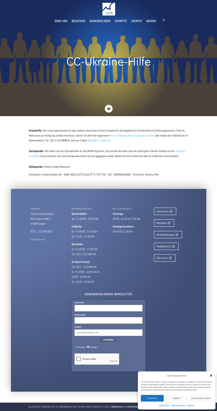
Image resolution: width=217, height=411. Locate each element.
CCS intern (162, 258)
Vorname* (79, 302)
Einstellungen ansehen (201, 398)
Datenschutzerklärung (178, 405)
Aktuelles (161, 223)
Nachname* (80, 315)
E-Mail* (78, 327)
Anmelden (108, 339)
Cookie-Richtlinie (164, 405)
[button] (211, 375)
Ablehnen (177, 398)
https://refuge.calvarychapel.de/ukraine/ (132, 135)
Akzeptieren (152, 398)
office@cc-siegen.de (99, 140)
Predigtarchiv (163, 246)
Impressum (190, 405)
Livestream (162, 211)
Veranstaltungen (165, 235)
